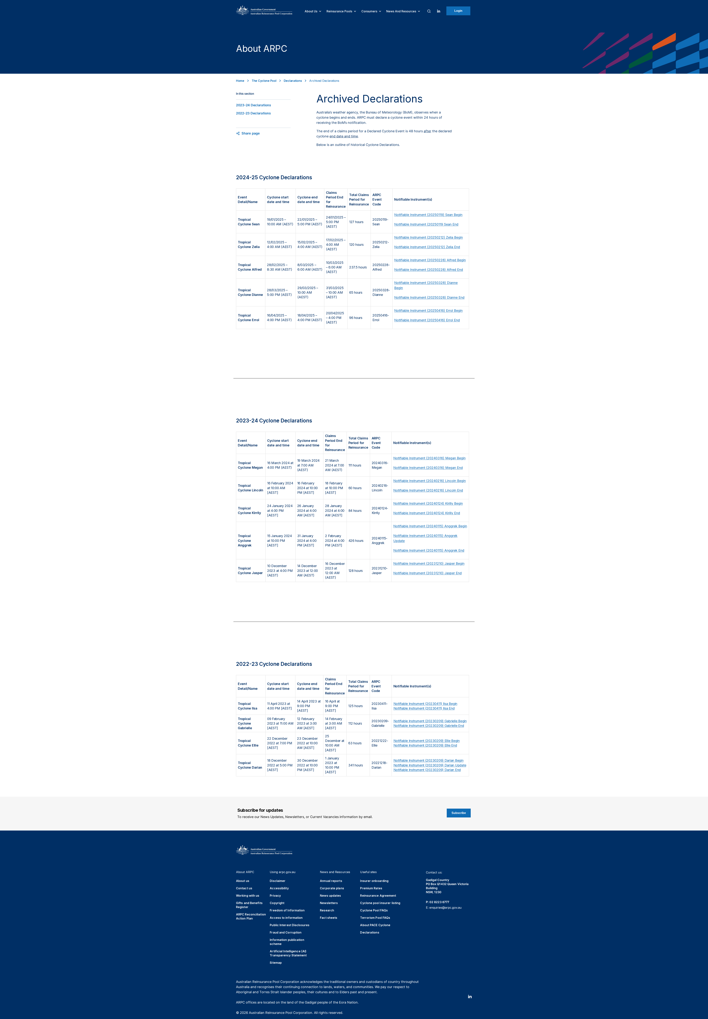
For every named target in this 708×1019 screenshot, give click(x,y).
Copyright (277, 903)
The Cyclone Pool (264, 80)
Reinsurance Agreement (378, 895)
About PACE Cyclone (375, 925)
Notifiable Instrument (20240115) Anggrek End (428, 550)
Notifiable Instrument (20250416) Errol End (427, 320)
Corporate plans (332, 888)
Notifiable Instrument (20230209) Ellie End (425, 745)
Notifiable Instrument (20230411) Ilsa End (424, 708)
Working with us (247, 895)
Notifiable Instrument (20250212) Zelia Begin (428, 237)
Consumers (369, 11)
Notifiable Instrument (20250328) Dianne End (429, 297)
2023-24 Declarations (253, 105)
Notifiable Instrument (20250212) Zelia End (427, 247)
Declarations (293, 80)
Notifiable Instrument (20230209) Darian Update (429, 765)
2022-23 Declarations (253, 113)
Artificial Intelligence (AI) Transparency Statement (288, 953)
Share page (251, 133)
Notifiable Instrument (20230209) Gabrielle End (428, 726)
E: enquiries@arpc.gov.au (443, 907)
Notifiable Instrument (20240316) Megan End (428, 468)
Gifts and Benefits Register (249, 905)
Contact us (244, 888)
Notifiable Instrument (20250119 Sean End (426, 224)
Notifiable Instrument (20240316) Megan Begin (429, 458)
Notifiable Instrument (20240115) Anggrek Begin (430, 526)
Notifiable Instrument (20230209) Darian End (427, 770)
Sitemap (276, 962)
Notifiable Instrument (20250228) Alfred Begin (430, 260)
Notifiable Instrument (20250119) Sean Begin (428, 215)
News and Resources (401, 11)
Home (240, 80)
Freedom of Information (287, 910)
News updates (330, 895)
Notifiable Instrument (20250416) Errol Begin (428, 310)
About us (311, 11)
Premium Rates (371, 888)
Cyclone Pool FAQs (374, 910)
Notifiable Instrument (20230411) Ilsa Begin (425, 704)
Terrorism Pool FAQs (375, 918)
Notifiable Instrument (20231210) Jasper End (427, 573)
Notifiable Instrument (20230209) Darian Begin (428, 760)
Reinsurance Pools (340, 11)
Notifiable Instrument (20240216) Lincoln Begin (429, 481)
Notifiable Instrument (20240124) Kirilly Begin (428, 503)
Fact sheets (328, 918)
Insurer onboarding (374, 881)
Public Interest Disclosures (289, 925)
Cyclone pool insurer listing (380, 903)
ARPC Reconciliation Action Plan (251, 916)
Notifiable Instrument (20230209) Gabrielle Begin (430, 721)
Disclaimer (277, 881)
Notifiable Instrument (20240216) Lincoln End (428, 490)
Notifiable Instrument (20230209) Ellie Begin (426, 741)
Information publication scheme (287, 942)
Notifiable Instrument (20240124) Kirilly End (426, 513)
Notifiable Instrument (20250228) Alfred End (428, 270)
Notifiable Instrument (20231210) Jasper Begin (428, 563)
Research (327, 910)
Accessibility (279, 888)
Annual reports (331, 881)
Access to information (286, 918)
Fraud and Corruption (285, 932)
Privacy (275, 895)
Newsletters (329, 903)
